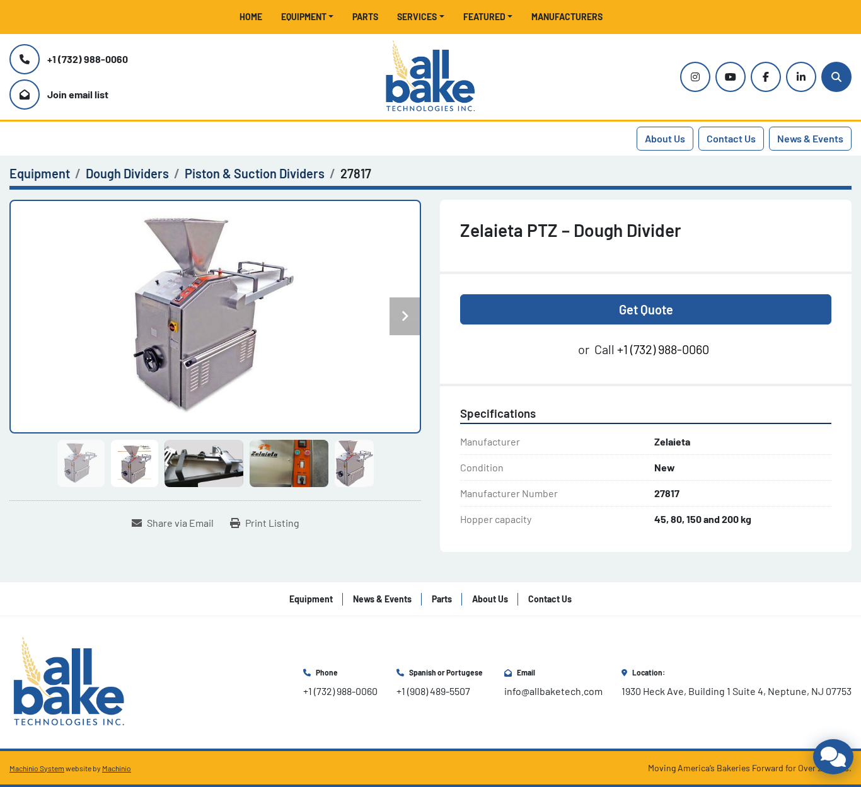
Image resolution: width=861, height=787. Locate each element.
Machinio (116, 768)
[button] (307, 16)
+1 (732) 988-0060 (87, 59)
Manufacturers (567, 16)
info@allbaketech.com (553, 691)
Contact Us (731, 138)
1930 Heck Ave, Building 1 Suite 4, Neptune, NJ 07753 (736, 691)
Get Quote (646, 309)
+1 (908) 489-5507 (433, 691)
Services (417, 16)
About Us (665, 138)
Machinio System (36, 768)
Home (251, 16)
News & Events (810, 138)
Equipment (303, 16)
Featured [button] (484, 16)
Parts (365, 16)
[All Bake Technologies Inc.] (69, 681)
